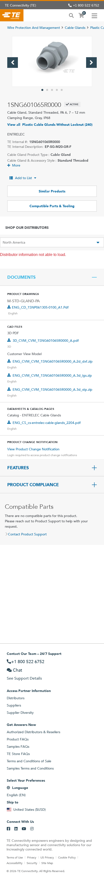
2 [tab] (47, 90)
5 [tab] (62, 90)
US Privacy (47, 857)
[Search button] (71, 15)
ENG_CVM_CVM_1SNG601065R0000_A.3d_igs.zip (52, 375)
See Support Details (24, 678)
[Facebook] (8, 829)
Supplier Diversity (20, 712)
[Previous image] (12, 62)
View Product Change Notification (33, 449)
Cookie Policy (67, 857)
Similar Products (52, 191)
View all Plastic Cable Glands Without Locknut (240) (49, 124)
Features (18, 467)
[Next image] (91, 62)
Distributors (15, 698)
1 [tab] (42, 90)
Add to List (23, 178)
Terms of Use (15, 857)
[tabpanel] (52, 61)
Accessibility (14, 863)
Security (32, 863)
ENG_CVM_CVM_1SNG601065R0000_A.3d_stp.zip (52, 389)
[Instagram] (32, 829)
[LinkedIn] (16, 829)
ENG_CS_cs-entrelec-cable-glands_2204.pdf (47, 423)
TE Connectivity (11, 15)
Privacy (31, 857)
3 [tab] (52, 90)
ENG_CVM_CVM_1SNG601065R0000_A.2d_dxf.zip (53, 361)
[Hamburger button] (94, 15)
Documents (21, 277)
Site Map (47, 863)
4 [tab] (57, 90)
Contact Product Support (27, 534)
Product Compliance (33, 484)
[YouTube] (24, 829)
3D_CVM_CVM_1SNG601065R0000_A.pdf (46, 340)
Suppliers (14, 705)
